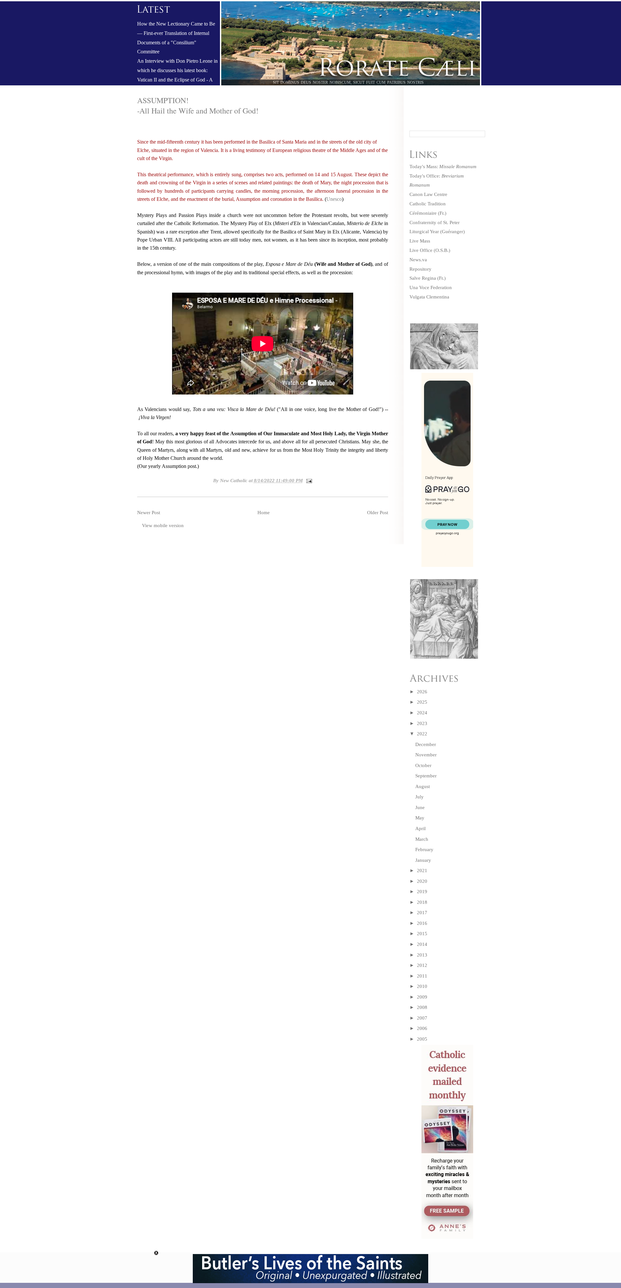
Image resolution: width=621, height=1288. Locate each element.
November (426, 754)
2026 (422, 691)
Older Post (377, 512)
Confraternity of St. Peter (434, 222)
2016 (422, 923)
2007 (422, 1018)
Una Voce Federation (430, 287)
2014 (422, 944)
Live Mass (419, 241)
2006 (422, 1028)
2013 (422, 955)
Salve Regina (422, 278)
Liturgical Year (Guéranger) (437, 231)
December (425, 744)
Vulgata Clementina (429, 296)
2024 (422, 712)
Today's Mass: (442, 166)
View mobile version (163, 525)
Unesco (334, 199)
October (423, 765)
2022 (422, 733)
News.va (418, 259)
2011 (422, 976)
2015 (422, 933)
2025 (422, 702)
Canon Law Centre (428, 194)
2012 (422, 965)
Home (263, 512)
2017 (422, 912)
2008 (422, 1007)
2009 (422, 997)
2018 (422, 902)
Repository (420, 269)
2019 (422, 891)
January (423, 860)
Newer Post (148, 512)
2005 (422, 1039)
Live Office (420, 250)
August (422, 786)
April (420, 828)
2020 (422, 881)
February (424, 849)
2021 (422, 870)
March (421, 839)
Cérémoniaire (423, 213)
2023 (422, 723)
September (426, 775)
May (419, 817)
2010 (422, 986)
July (419, 796)
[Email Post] (308, 480)
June (420, 807)
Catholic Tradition (427, 203)
